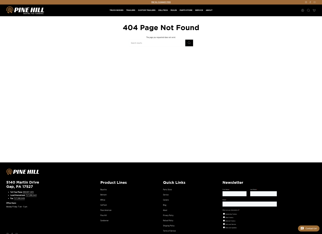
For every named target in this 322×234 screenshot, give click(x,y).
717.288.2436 (19, 198)
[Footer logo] (22, 172)
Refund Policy (168, 220)
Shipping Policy (168, 225)
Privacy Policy (168, 215)
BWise (102, 200)
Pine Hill (103, 215)
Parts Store (167, 189)
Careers (166, 200)
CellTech (103, 205)
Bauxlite (103, 189)
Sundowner (104, 220)
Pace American (105, 210)
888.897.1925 (28, 192)
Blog (164, 205)
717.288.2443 (31, 195)
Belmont (103, 194)
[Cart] (314, 10)
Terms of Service (169, 230)
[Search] (189, 43)
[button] (131, 10)
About (165, 210)
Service (166, 194)
